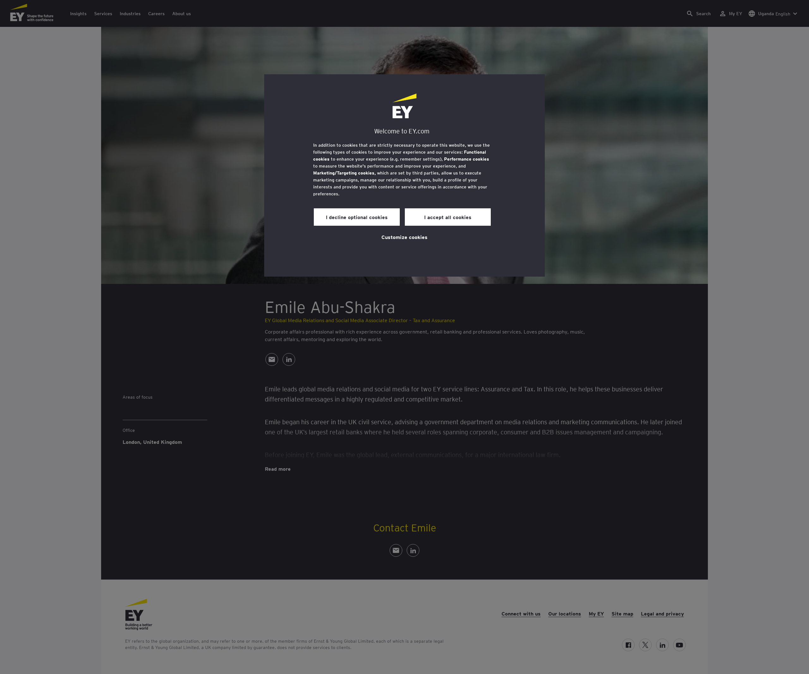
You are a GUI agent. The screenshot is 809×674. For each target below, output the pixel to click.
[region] (404, 175)
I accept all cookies (447, 216)
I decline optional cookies (357, 216)
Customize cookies (404, 236)
